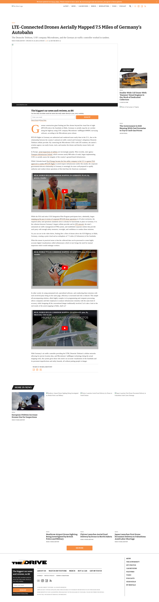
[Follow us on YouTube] (135, 6)
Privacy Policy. (43, 120)
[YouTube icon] (38, 580)
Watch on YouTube (58, 571)
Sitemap (40, 575)
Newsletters (104, 6)
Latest (66, 6)
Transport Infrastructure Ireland (41, 154)
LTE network (79, 224)
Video (114, 6)
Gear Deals (131, 582)
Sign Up (87, 117)
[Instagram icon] (42, 580)
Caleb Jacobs (124, 102)
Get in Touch (96, 571)
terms (95, 592)
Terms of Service (35, 120)
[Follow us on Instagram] (138, 6)
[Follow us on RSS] (145, 6)
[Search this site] (130, 6)
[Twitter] (41, 370)
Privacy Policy (55, 1)
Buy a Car (82, 571)
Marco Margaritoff (18, 40)
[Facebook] (34, 370)
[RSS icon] (50, 580)
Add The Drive (54, 40)
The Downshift (132, 562)
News (73, 6)
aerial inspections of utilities (48, 152)
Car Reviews (83, 6)
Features (130, 572)
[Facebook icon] (46, 580)
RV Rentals (131, 585)
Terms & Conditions (62, 575)
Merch (93, 6)
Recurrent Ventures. (47, 587)
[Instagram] (37, 370)
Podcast (122, 6)
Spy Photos (131, 565)
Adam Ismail (124, 133)
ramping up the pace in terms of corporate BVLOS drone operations (54, 219)
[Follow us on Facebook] (142, 6)
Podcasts (130, 578)
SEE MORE (79, 548)
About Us (41, 571)
